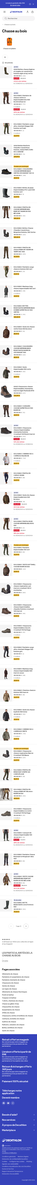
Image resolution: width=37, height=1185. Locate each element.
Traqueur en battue (9, 998)
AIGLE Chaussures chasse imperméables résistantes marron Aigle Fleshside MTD (24, 389)
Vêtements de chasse (10, 974)
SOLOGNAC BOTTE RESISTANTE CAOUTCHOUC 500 (24, 905)
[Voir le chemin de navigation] (3, 24)
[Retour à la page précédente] (11, 926)
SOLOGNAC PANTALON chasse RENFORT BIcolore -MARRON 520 (23, 791)
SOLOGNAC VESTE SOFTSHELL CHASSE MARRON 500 (25, 565)
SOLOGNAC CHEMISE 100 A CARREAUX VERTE (24, 730)
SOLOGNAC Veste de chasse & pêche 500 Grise (24, 711)
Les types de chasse (9, 989)
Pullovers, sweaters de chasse (13, 1025)
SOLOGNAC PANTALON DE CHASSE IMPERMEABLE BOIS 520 (24, 523)
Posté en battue (8, 995)
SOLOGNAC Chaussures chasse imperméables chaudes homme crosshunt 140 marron (24, 608)
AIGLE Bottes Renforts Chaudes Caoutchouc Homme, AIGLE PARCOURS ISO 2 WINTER (23, 149)
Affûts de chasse (8, 1013)
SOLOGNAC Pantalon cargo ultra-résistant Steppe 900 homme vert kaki (24, 126)
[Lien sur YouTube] (8, 1103)
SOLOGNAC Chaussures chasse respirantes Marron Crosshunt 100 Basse (24, 753)
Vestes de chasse (8, 986)
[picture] (6, 72)
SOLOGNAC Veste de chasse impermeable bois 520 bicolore (24, 497)
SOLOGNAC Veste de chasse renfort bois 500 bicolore (24, 328)
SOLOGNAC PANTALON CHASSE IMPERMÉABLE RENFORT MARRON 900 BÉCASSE (22, 210)
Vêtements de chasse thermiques (14, 992)
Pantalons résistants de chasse (13, 980)
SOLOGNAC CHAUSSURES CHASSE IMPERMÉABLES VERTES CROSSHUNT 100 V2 (24, 171)
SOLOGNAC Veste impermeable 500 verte (22, 368)
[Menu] (4, 11)
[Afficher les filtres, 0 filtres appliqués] (5, 57)
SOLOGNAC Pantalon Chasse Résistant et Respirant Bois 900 (24, 856)
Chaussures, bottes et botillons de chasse (17, 1016)
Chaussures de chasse (10, 983)
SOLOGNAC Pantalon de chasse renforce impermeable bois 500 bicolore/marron (23, 99)
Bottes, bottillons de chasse (12, 1028)
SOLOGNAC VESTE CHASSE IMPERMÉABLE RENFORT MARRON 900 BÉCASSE (24, 878)
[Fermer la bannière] (33, 4)
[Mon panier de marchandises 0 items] (32, 11)
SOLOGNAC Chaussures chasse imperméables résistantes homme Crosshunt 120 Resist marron (24, 431)
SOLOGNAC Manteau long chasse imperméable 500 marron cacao (23, 671)
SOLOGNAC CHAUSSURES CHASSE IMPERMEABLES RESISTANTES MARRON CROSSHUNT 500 (23, 349)
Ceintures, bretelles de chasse (13, 1019)
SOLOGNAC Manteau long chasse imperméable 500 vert (25, 287)
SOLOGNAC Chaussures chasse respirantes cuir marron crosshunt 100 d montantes (23, 587)
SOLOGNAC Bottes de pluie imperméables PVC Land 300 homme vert (24, 190)
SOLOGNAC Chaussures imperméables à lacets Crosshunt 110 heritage (23, 628)
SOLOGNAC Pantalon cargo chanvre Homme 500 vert (24, 268)
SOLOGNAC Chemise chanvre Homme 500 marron (25, 691)
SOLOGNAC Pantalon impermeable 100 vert (22, 548)
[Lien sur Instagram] (12, 1103)
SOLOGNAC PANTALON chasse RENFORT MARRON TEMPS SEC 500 (23, 249)
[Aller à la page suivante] (26, 926)
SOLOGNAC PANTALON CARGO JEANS (22, 474)
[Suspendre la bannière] (30, 4)
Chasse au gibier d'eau (10, 1004)
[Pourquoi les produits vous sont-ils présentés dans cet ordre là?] (3, 63)
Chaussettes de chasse (10, 1007)
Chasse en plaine (9, 48)
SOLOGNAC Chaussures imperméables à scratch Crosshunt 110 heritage (23, 811)
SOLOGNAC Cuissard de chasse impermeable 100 (23, 834)
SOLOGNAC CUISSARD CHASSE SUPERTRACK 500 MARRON (23, 408)
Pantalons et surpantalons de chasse (15, 977)
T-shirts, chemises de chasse (12, 1001)
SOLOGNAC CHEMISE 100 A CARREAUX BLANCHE (24, 455)
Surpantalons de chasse (11, 1010)
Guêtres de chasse (9, 1022)
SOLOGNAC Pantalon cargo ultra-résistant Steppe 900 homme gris (24, 649)
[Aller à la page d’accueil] (16, 12)
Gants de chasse (8, 1030)
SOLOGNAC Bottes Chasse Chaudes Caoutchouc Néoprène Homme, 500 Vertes (25, 230)
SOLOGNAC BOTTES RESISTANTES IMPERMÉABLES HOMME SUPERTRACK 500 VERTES (24, 309)
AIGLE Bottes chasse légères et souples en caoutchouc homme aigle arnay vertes (24, 71)
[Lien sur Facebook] (3, 1103)
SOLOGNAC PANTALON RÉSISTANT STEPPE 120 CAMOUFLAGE (22, 772)
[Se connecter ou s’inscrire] (27, 11)
